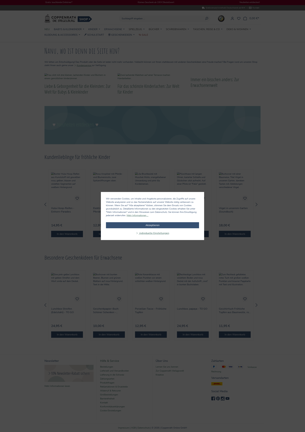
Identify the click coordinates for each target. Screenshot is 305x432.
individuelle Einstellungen (154, 233)
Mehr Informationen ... (137, 215)
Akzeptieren (152, 225)
